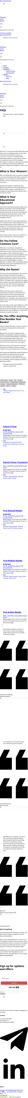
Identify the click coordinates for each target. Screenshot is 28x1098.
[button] (7, 430)
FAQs (18, 1090)
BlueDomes (11, 1095)
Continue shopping (5, 33)
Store (21, 1090)
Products (5, 67)
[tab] (4, 380)
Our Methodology (11, 1090)
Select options (7, 435)
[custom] (14, 1055)
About (5, 75)
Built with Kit (14, 987)
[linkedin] (14, 1083)
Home (5, 66)
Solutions (6, 69)
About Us (3, 1090)
